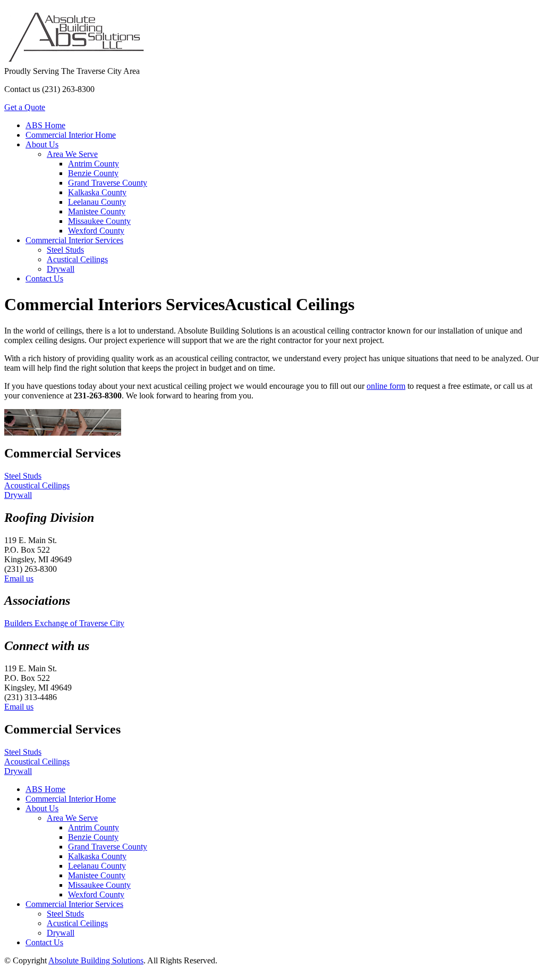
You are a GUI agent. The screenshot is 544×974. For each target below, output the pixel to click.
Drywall (18, 495)
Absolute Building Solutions (95, 960)
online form (386, 385)
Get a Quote (24, 107)
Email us (18, 578)
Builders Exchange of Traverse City (64, 623)
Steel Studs (22, 475)
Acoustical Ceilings (37, 485)
